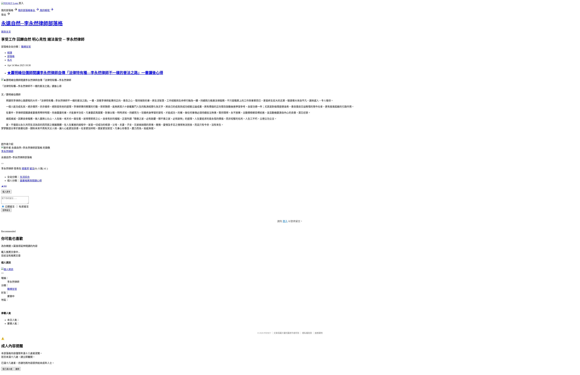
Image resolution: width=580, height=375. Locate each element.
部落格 (10, 56)
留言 (32, 168)
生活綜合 (25, 177)
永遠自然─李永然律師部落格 (32, 23)
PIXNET (267, 333)
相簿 (9, 52)
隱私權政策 (307, 333)
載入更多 (6, 192)
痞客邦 (25, 168)
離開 (17, 369)
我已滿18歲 (7, 369)
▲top (4, 186)
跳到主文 (6, 31)
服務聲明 (319, 333)
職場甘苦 (26, 46)
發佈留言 (6, 210)
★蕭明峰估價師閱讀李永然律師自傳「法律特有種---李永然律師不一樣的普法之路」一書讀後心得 (85, 73)
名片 (9, 60)
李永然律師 (7, 151)
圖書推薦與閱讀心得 (31, 180)
